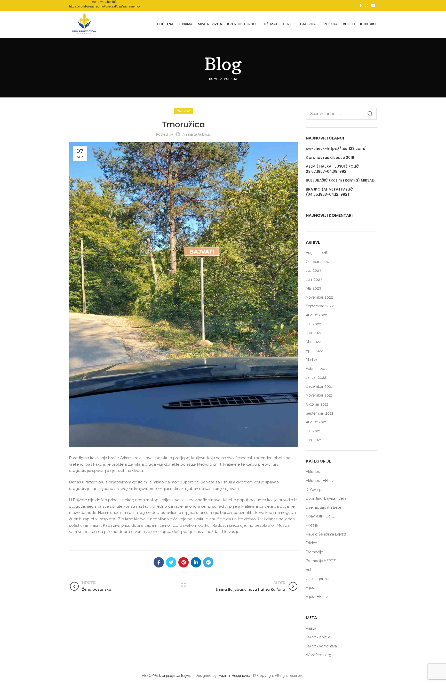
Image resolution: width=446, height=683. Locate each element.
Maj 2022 (313, 342)
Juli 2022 (313, 324)
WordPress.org (318, 655)
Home (213, 79)
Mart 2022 (314, 360)
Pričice (311, 543)
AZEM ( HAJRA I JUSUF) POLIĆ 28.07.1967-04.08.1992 (332, 169)
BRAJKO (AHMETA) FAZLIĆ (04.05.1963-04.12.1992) (329, 192)
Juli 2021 (313, 431)
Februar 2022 (317, 369)
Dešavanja (314, 490)
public (311, 570)
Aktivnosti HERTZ (320, 481)
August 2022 (316, 315)
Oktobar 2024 (317, 262)
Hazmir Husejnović (234, 675)
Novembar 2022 (319, 297)
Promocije (314, 552)
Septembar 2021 (319, 413)
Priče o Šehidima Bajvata (326, 534)
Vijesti (311, 588)
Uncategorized (318, 579)
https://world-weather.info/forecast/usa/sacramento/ (104, 6)
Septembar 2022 (320, 306)
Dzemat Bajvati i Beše (323, 507)
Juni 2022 (314, 333)
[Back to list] (183, 586)
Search (369, 114)
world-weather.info (104, 2)
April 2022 (314, 351)
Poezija (230, 79)
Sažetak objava (318, 637)
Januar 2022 (316, 377)
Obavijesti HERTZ (320, 516)
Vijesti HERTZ (317, 597)
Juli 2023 (313, 270)
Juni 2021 (314, 440)
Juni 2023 (314, 279)
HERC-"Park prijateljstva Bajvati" (167, 675)
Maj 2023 (313, 288)
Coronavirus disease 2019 (330, 157)
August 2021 (316, 422)
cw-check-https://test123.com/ (336, 148)
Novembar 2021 (319, 395)
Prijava (311, 628)
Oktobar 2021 (317, 404)
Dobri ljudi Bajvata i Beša (326, 498)
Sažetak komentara (321, 646)
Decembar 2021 (319, 386)
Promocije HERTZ (321, 561)
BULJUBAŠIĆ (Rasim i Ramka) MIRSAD (340, 180)
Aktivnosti (314, 472)
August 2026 (316, 253)
